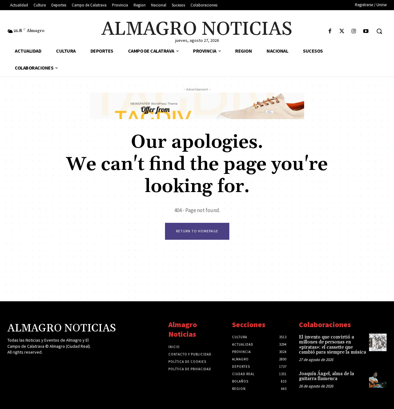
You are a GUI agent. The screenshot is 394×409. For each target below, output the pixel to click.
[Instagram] (353, 31)
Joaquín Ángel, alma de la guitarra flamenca (326, 376)
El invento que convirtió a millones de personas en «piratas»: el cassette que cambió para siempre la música (332, 344)
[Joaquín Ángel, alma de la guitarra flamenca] (378, 379)
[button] (379, 31)
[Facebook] (329, 31)
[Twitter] (341, 31)
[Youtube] (365, 31)
